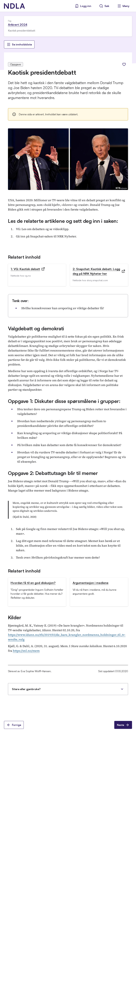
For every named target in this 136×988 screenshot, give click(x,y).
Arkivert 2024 (17, 24)
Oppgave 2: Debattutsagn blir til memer (53, 473)
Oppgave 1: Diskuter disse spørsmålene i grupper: (64, 401)
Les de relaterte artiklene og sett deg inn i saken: (63, 221)
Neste (120, 725)
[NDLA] (14, 6)
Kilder (14, 617)
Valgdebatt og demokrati (36, 328)
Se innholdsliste (22, 44)
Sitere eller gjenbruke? (26, 689)
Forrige (16, 725)
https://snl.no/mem (26, 651)
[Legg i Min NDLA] (124, 64)
